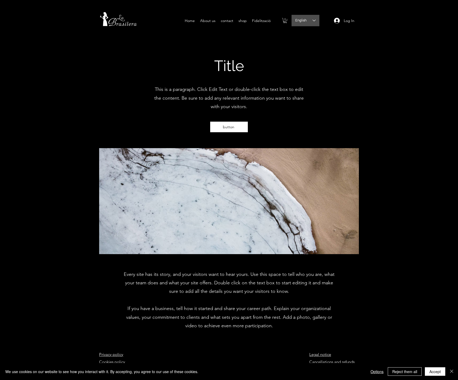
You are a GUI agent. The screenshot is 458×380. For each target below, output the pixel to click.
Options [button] (377, 371)
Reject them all (404, 371)
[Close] (451, 371)
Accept (435, 371)
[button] (285, 20)
